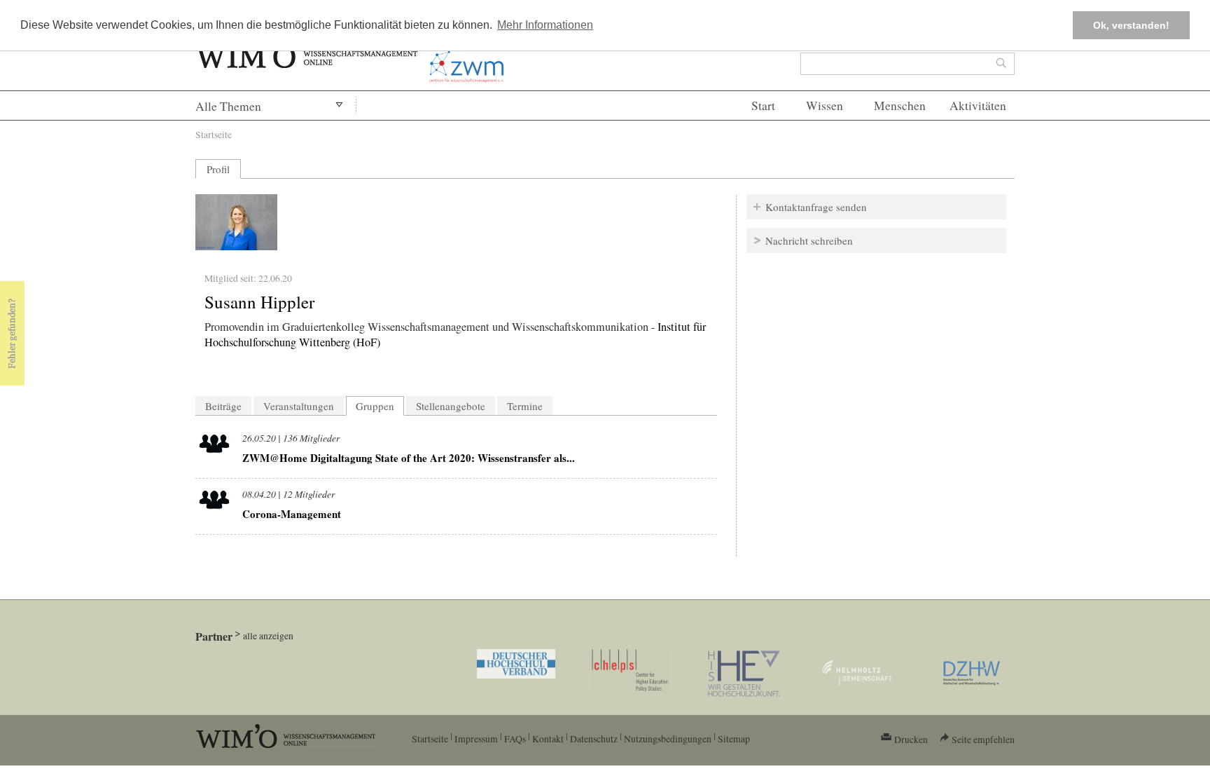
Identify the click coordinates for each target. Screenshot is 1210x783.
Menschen (900, 105)
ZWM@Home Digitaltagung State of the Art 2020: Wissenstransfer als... (408, 457)
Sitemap (734, 738)
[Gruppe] (214, 446)
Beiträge (223, 406)
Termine (525, 406)
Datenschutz (594, 738)
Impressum (476, 738)
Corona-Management (291, 514)
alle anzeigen (268, 635)
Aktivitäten (978, 105)
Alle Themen (228, 106)
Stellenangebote (450, 406)
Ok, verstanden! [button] (1131, 25)
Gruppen (380, 406)
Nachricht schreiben (809, 240)
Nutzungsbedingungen (667, 738)
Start (763, 105)
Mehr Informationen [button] (545, 25)
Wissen (824, 105)
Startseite (213, 134)
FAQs (515, 738)
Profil (218, 169)
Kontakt (548, 738)
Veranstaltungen (298, 406)
